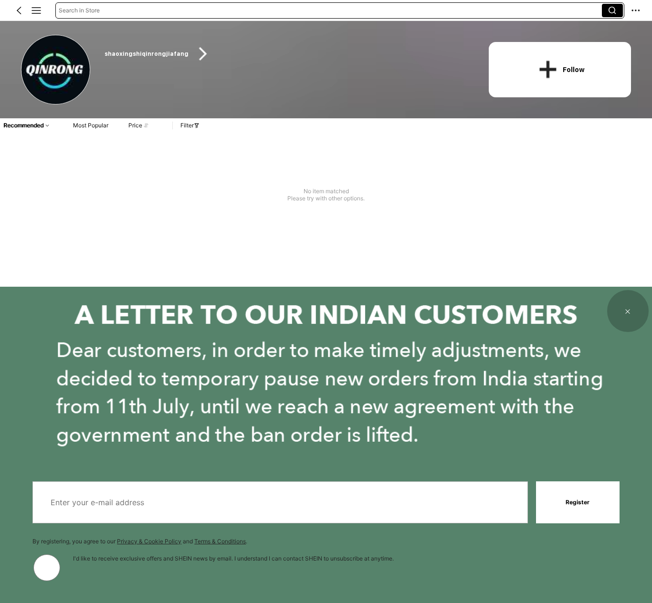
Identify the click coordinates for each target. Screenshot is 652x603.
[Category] (36, 10)
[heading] (286, 53)
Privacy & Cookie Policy (149, 541)
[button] (19, 10)
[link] (56, 70)
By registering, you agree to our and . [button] (139, 541)
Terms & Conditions (220, 541)
